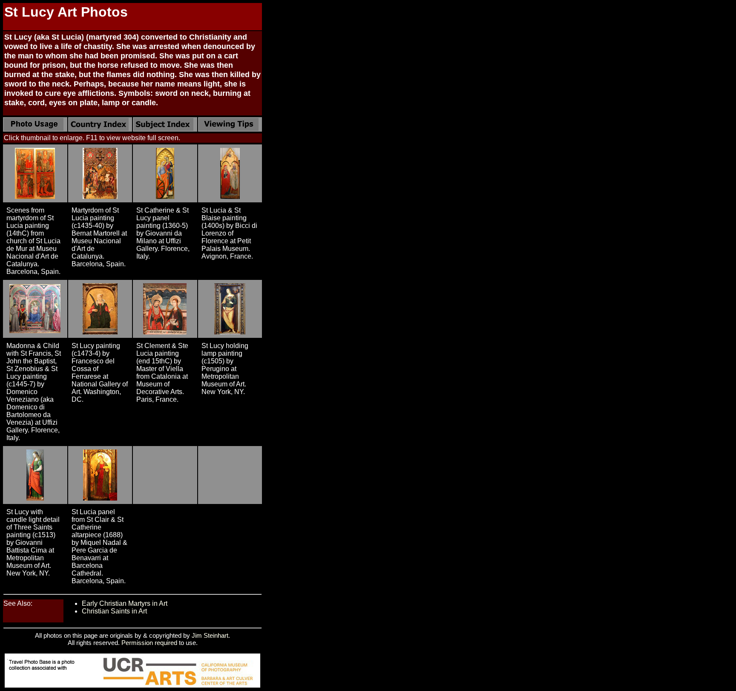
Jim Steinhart (210, 635)
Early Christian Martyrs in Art (124, 603)
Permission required (149, 642)
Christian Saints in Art (114, 611)
